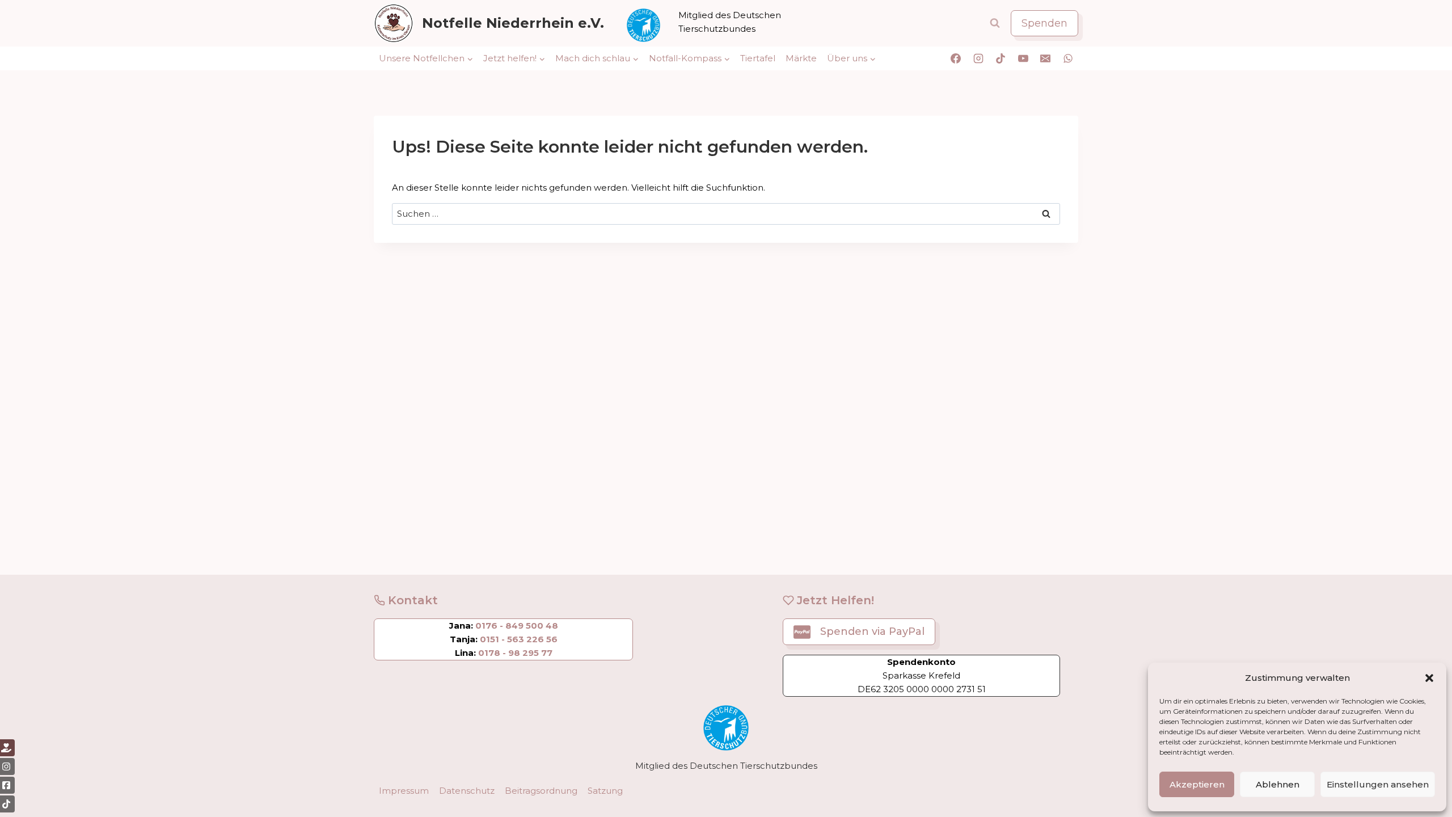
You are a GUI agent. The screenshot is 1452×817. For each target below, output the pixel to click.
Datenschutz (467, 790)
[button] (1429, 678)
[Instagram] (978, 58)
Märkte (801, 58)
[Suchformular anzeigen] (995, 23)
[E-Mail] (1045, 58)
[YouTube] (1023, 58)
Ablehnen (1277, 784)
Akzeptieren (1197, 784)
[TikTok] (1000, 58)
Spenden (1044, 23)
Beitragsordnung (541, 790)
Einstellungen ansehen (1378, 784)
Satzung (605, 790)
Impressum (404, 790)
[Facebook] (956, 58)
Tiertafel (757, 58)
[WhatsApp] (1068, 58)
